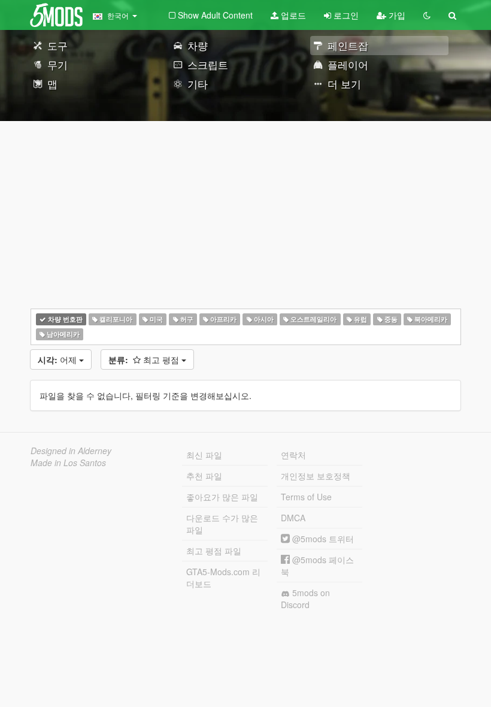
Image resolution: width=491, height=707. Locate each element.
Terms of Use (306, 497)
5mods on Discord (305, 599)
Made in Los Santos (68, 463)
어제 (58, 359)
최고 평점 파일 (213, 551)
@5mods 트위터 (322, 539)
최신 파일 (204, 455)
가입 (395, 15)
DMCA (293, 518)
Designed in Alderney (71, 451)
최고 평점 (144, 359)
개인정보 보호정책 (315, 476)
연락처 (293, 455)
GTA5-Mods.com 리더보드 (223, 578)
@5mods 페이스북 (317, 566)
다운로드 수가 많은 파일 (222, 524)
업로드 (292, 15)
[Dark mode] (427, 15)
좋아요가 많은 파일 (222, 497)
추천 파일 (204, 476)
